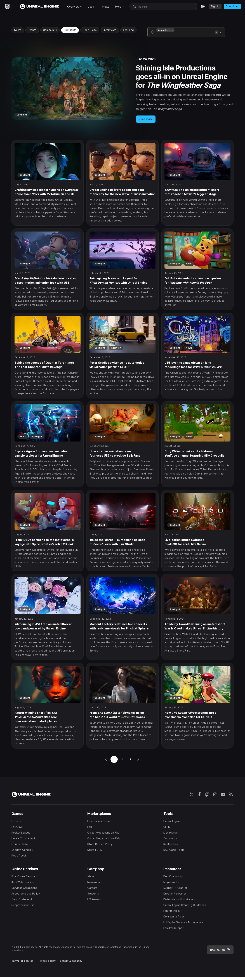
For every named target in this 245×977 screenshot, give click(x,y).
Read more (146, 119)
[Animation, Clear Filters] (172, 30)
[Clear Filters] (216, 32)
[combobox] (184, 35)
